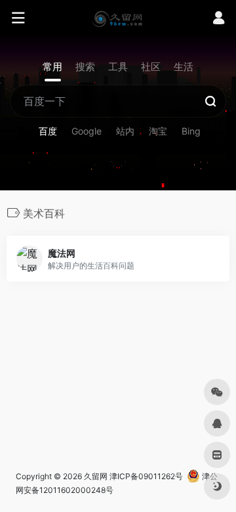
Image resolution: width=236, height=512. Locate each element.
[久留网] (118, 18)
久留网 (96, 476)
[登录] (219, 19)
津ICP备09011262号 (146, 476)
